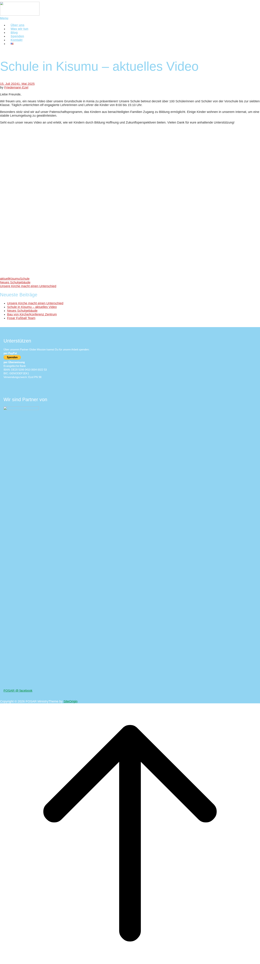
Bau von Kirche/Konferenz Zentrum (32, 314)
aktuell (4, 278)
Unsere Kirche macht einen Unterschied (28, 286)
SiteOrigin (70, 701)
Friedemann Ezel (16, 87)
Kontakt (16, 40)
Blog (14, 32)
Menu (4, 18)
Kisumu (14, 278)
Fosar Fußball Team (21, 318)
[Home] (19, 14)
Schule (25, 278)
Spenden (17, 36)
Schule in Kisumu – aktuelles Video (32, 307)
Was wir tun (19, 29)
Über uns (17, 25)
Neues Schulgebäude (15, 282)
